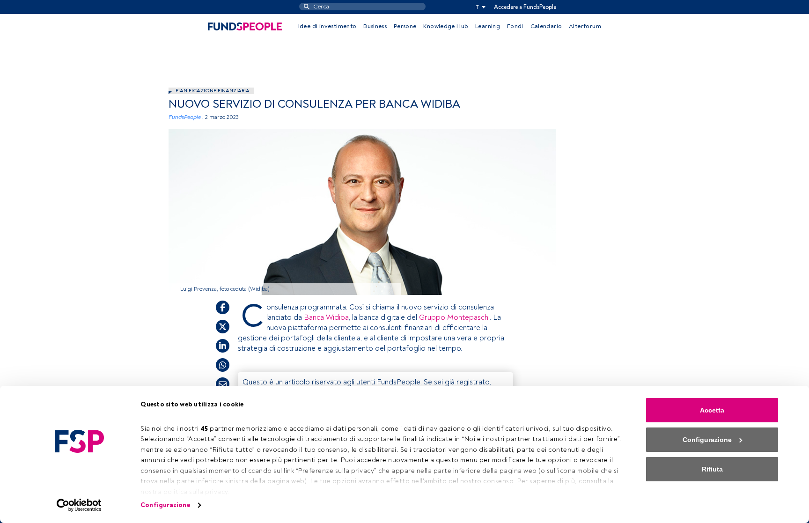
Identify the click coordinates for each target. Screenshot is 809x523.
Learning (487, 26)
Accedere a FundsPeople (525, 7)
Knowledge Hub (445, 26)
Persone (405, 26)
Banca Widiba (326, 317)
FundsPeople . (186, 117)
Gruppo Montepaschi (454, 317)
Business (375, 26)
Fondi (515, 26)
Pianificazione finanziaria (213, 91)
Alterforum (585, 26)
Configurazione (165, 505)
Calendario (546, 26)
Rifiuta (712, 469)
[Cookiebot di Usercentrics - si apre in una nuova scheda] (79, 505)
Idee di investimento (327, 26)
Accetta (712, 410)
